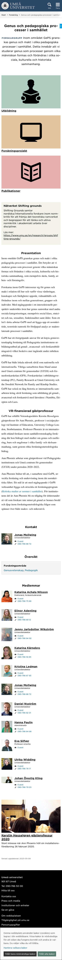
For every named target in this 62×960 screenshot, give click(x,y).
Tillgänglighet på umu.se (15, 920)
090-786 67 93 (24, 675)
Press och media (10, 900)
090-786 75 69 (24, 601)
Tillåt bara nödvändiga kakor (20, 954)
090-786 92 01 (24, 713)
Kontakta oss (8, 896)
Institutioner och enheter (15, 905)
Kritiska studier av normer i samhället (22, 491)
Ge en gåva (7, 909)
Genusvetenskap (14, 570)
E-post (20, 541)
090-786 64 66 (24, 731)
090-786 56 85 (24, 657)
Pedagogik (31, 570)
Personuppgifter (10, 924)
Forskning (13, 15)
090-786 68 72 (24, 544)
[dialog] (31, 944)
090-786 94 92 (24, 638)
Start (3, 15)
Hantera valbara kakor (15, 947)
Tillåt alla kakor (47, 954)
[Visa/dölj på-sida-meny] (61, 26)
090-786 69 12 (24, 620)
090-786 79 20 (24, 787)
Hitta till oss (8, 890)
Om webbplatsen (11, 915)
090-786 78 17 (24, 768)
